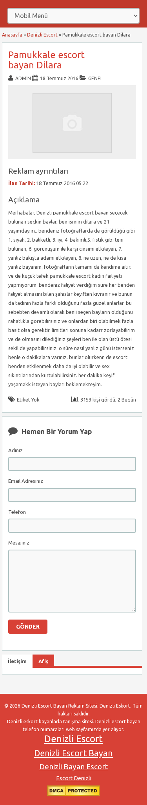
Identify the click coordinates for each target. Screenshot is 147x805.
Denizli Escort (42, 34)
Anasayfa (12, 34)
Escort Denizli (73, 778)
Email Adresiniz (25, 481)
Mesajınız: (19, 542)
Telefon (17, 512)
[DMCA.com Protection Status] (73, 794)
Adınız (15, 450)
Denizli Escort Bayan (73, 753)
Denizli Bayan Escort (73, 766)
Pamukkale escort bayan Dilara (46, 60)
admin (23, 78)
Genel (95, 78)
